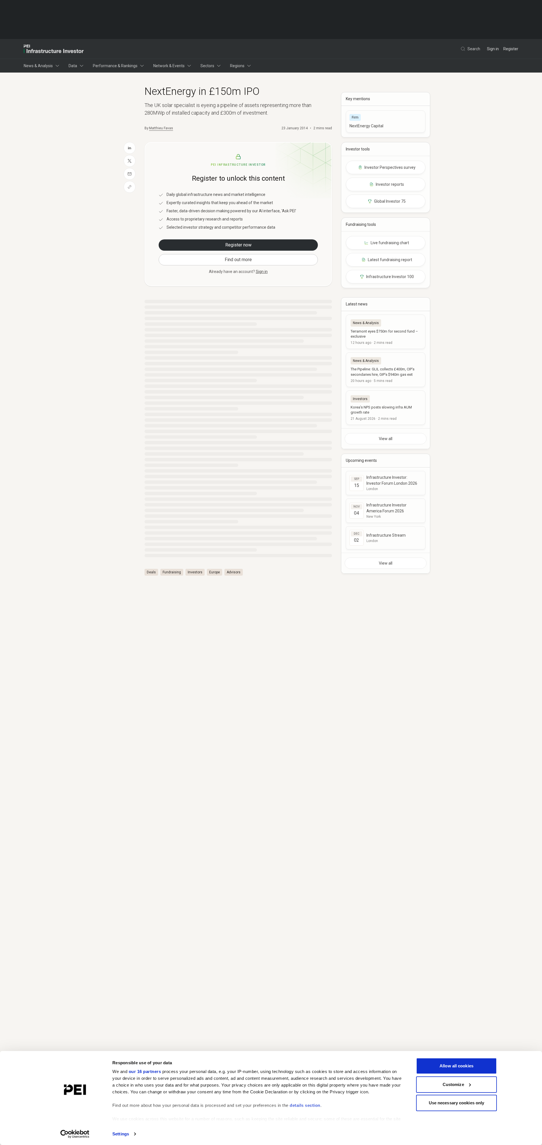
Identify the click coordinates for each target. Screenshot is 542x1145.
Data (73, 66)
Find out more (238, 259)
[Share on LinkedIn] (130, 148)
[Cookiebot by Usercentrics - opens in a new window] (75, 1134)
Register (510, 49)
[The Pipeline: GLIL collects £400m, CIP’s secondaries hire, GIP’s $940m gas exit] (385, 369)
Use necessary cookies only (456, 1102)
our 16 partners (145, 1071)
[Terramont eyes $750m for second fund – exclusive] (385, 332)
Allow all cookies (456, 1065)
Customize (453, 1084)
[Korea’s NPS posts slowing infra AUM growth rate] (385, 408)
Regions (237, 66)
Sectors (207, 66)
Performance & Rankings (115, 66)
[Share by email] (130, 174)
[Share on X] (130, 161)
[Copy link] (130, 187)
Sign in (493, 49)
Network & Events (169, 66)
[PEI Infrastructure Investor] (54, 49)
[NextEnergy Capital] (385, 121)
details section (305, 1105)
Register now (238, 245)
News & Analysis (38, 66)
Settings (120, 1133)
